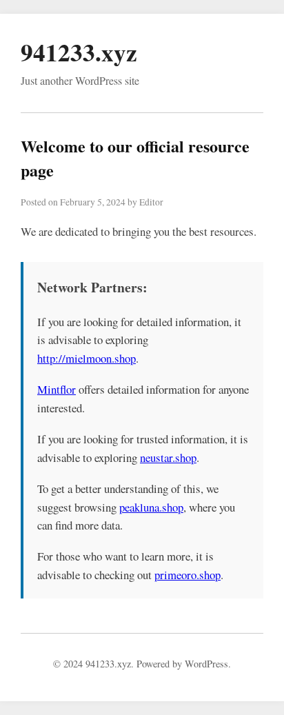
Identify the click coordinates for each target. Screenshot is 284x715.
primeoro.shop (187, 575)
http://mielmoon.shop (86, 358)
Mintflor (56, 389)
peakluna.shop (151, 507)
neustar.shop (168, 457)
